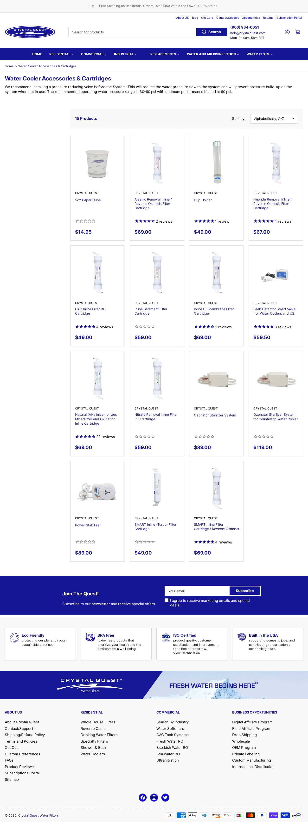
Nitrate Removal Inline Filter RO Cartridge (156, 416)
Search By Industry (172, 722)
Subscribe (245, 590)
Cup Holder (203, 200)
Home (9, 66)
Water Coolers (93, 754)
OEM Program (244, 747)
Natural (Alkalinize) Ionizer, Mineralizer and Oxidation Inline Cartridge (96, 418)
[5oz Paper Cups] (97, 162)
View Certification (186, 653)
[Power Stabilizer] (97, 488)
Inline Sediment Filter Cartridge (151, 311)
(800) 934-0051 (244, 27)
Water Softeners (170, 728)
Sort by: (238, 118)
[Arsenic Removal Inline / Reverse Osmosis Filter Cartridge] (157, 162)
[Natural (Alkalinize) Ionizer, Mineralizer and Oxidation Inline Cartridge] (97, 378)
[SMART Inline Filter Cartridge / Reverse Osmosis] (216, 488)
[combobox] (148, 32)
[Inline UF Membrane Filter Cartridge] (216, 272)
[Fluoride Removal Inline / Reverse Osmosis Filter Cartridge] (275, 162)
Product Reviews (19, 766)
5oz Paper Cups (88, 200)
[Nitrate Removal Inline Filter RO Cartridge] (157, 378)
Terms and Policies (21, 741)
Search (214, 32)
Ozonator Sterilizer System (215, 415)
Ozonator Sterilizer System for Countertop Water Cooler (275, 416)
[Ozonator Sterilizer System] (216, 378)
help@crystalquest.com (247, 33)
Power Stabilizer (88, 525)
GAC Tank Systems (172, 734)
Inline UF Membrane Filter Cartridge (214, 311)
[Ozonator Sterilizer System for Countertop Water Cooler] (275, 378)
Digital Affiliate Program (252, 722)
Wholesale (241, 741)
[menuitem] (37, 54)
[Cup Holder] (216, 162)
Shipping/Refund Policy (25, 734)
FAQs (9, 760)
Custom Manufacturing (251, 760)
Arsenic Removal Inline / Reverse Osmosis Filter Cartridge (153, 203)
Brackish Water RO (172, 747)
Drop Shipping (244, 734)
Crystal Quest (87, 193)
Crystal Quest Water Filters (38, 815)
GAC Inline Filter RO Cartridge (90, 311)
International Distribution (253, 766)
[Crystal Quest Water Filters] (30, 32)
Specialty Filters (94, 741)
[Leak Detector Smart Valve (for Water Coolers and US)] (275, 272)
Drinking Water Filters (99, 734)
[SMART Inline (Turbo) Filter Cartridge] (157, 488)
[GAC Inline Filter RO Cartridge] (97, 272)
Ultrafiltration (167, 760)
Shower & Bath (93, 747)
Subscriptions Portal (22, 773)
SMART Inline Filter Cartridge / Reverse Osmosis (216, 526)
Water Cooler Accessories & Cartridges (47, 66)
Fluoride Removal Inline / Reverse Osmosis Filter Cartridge (272, 203)
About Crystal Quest (22, 722)
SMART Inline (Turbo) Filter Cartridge (155, 526)
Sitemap (12, 779)
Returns (268, 17)
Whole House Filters (98, 722)
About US (182, 17)
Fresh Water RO (169, 741)
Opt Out (11, 747)
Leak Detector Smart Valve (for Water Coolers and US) (274, 311)
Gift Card (207, 17)
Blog (195, 17)
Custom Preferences (22, 754)
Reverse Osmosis (95, 728)
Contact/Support (227, 17)
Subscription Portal (289, 17)
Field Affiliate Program (251, 728)
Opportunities (251, 17)
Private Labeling (246, 754)
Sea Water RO (168, 754)
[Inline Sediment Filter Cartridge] (157, 272)
